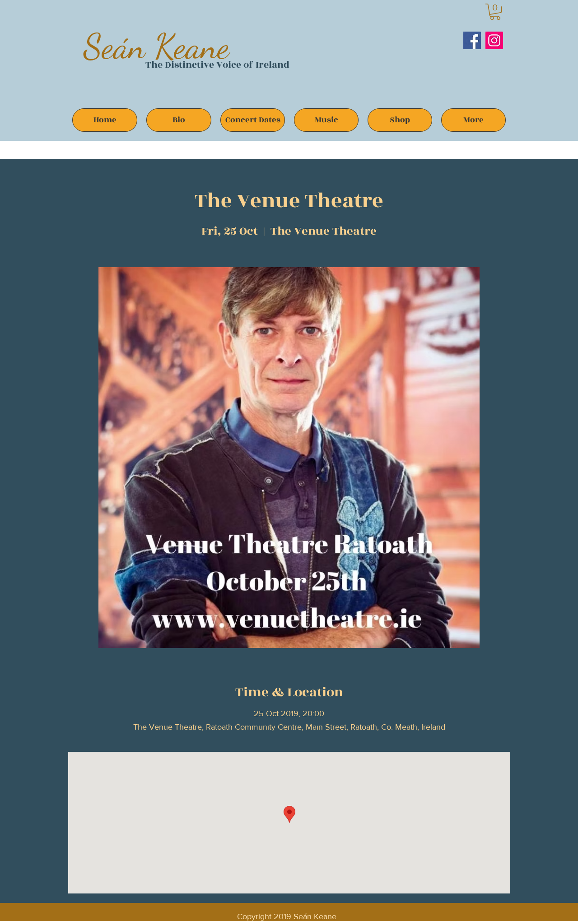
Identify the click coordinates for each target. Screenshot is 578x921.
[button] (495, 12)
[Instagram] (494, 40)
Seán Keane (156, 46)
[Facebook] (472, 40)
